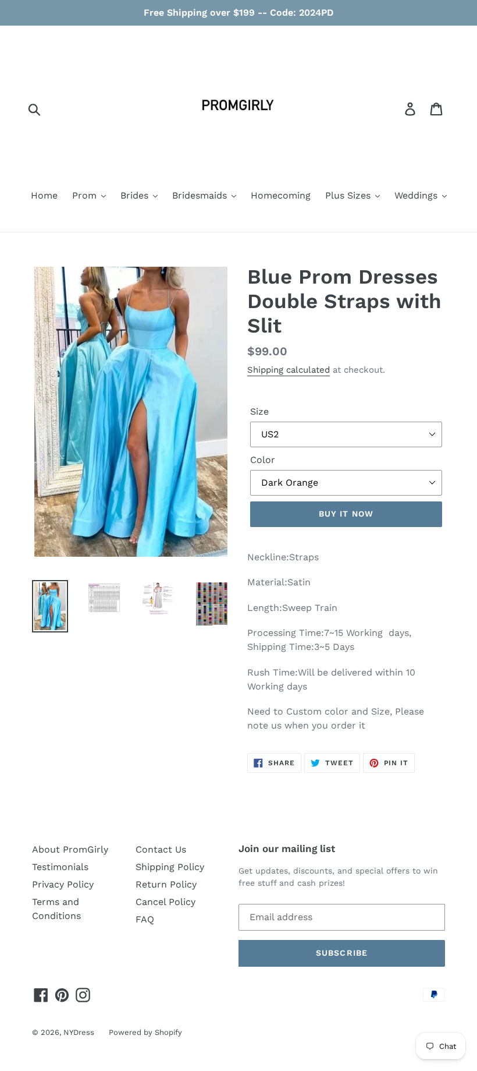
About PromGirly (70, 849)
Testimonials (60, 866)
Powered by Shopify (145, 1032)
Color (262, 459)
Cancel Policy (165, 901)
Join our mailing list (286, 848)
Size (259, 411)
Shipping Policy (170, 866)
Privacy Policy (63, 884)
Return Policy (166, 884)
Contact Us (161, 849)
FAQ (145, 919)
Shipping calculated (288, 370)
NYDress (78, 1032)
